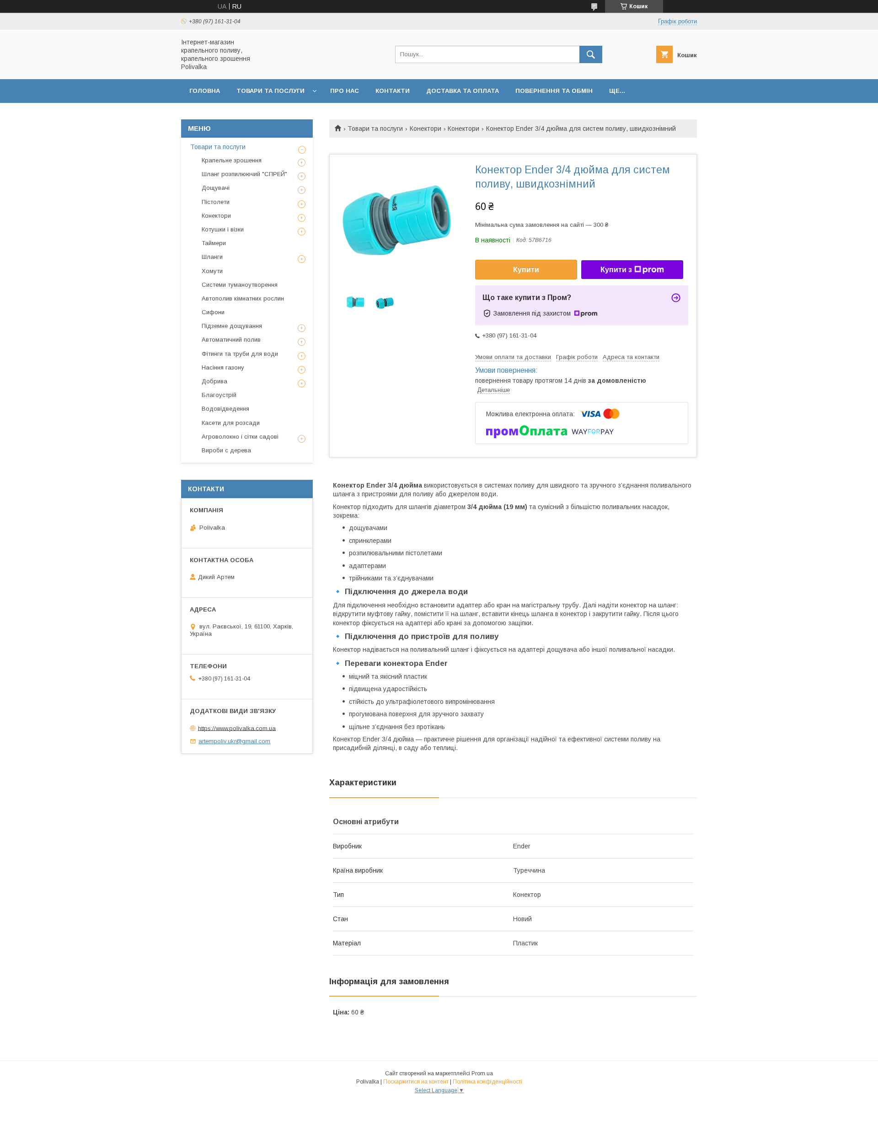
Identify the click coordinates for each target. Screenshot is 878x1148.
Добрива (214, 381)
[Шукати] (590, 54)
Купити (526, 270)
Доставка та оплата (462, 90)
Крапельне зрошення (232, 160)
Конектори (425, 128)
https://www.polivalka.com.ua (237, 727)
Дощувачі (216, 187)
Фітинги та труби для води (240, 353)
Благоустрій (219, 395)
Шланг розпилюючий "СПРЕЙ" (244, 174)
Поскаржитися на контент (416, 1081)
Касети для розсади (231, 422)
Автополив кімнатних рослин (243, 298)
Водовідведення (225, 408)
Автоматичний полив (231, 339)
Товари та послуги (270, 90)
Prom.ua (482, 1073)
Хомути (212, 271)
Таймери (214, 243)
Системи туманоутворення (240, 284)
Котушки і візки (223, 229)
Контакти (392, 90)
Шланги (212, 256)
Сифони (213, 312)
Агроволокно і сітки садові (240, 436)
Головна (204, 90)
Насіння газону (223, 367)
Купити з (616, 270)
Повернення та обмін (554, 90)
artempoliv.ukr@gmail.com (234, 741)
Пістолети (216, 201)
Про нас (344, 90)
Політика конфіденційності (487, 1081)
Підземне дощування (232, 325)
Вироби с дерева (226, 450)
